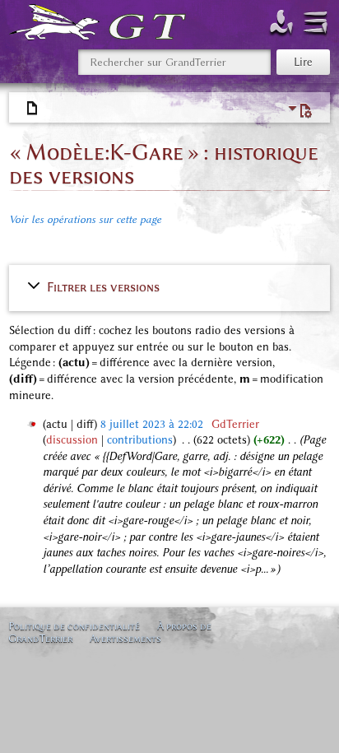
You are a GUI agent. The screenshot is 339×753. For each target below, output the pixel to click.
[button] (170, 286)
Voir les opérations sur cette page (85, 219)
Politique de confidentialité (74, 626)
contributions (140, 440)
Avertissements (125, 638)
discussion (72, 440)
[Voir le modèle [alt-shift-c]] (33, 109)
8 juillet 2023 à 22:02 (151, 424)
